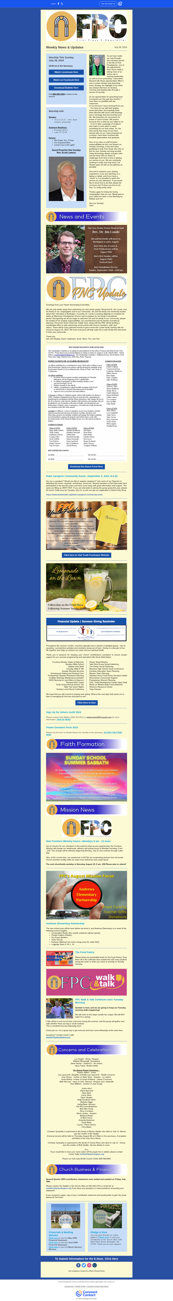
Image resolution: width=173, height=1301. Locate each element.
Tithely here (103, 1237)
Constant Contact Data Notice (98, 1286)
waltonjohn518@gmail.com (99, 717)
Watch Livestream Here (66, 72)
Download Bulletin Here (66, 88)
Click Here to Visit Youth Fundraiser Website (86, 555)
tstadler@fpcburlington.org (58, 1188)
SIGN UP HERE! (64, 719)
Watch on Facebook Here (66, 80)
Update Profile (80, 1286)
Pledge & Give (99, 1232)
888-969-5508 (59, 94)
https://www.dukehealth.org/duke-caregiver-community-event (74, 495)
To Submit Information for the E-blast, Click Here (86, 1258)
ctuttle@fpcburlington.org (58, 1037)
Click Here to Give (86, 703)
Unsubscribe (69, 1286)
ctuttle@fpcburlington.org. (92, 1154)
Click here (53, 1238)
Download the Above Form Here (86, 466)
